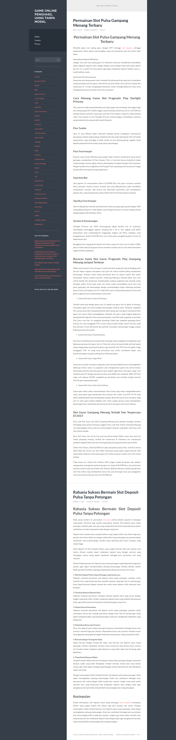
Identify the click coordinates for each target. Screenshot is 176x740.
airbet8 (37, 77)
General (37, 116)
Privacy (37, 44)
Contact (38, 40)
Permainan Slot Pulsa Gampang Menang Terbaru (100, 23)
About (37, 37)
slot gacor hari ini (40, 194)
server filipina (125, 702)
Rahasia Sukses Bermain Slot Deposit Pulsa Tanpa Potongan (106, 494)
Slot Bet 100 (39, 181)
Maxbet (37, 146)
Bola (36, 90)
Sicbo (36, 172)
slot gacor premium (41, 198)
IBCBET (37, 120)
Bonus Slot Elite (40, 94)
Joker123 (38, 124)
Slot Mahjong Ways (41, 203)
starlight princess (40, 220)
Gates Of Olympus (41, 111)
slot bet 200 (39, 185)
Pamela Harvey (90, 30)
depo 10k (38, 107)
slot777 (37, 211)
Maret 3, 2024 (78, 502)
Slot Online (38, 207)
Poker (37, 150)
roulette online (40, 159)
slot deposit (127, 48)
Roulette (38, 155)
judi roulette (39, 129)
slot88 (37, 215)
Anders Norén (129, 735)
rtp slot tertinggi (40, 163)
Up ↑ (139, 735)
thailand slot (39, 224)
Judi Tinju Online (40, 133)
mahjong (37, 142)
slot (36, 176)
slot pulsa (107, 520)
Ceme (36, 103)
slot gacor (38, 190)
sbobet (37, 168)
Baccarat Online (40, 81)
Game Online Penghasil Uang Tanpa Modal (46, 16)
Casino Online (39, 98)
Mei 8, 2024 (77, 30)
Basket (37, 85)
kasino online (39, 137)
